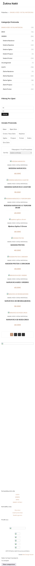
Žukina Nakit (10, 3)
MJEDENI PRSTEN (17, 245)
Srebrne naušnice (8, 45)
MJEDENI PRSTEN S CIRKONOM (17, 264)
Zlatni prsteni (7, 89)
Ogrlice (5, 138)
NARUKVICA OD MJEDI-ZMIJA (17, 320)
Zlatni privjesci (7, 85)
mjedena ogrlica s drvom (17, 226)
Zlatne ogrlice (7, 80)
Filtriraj (5, 114)
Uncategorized (6, 63)
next (23, 334)
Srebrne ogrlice (7, 49)
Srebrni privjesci (8, 54)
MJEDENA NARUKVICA (17, 168)
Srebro (29, 138)
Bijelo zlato (13, 129)
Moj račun (17, 510)
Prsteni (21, 138)
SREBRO (4, 36)
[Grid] (4, 149)
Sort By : (6, 153)
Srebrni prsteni (7, 58)
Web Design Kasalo (28, 554)
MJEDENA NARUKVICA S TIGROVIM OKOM (17, 207)
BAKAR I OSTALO (17, 502)
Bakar (5, 129)
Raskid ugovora (17, 515)
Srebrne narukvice (8, 41)
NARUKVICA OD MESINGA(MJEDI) (17, 301)
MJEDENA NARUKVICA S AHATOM (17, 187)
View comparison (9, 564)
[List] (7, 149)
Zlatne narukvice (8, 71)
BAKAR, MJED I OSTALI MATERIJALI (12, 27)
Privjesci (13, 138)
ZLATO (3, 67)
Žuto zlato (6, 142)
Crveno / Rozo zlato (9, 134)
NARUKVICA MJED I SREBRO (17, 282)
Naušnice (22, 134)
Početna (4, 12)
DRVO (3, 32)
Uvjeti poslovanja (17, 512)
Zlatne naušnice (8, 76)
